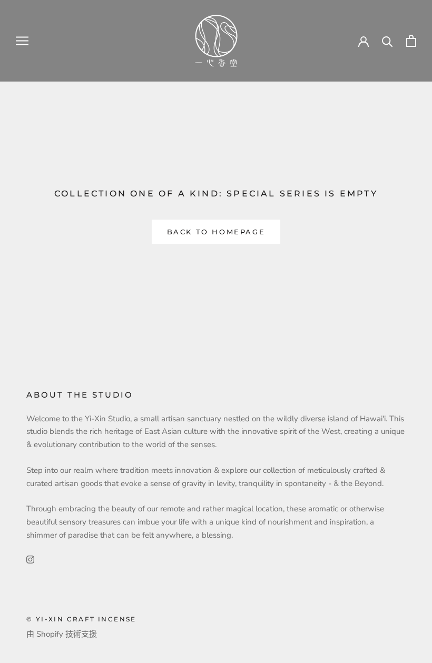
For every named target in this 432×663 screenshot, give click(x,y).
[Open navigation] (22, 40)
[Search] (387, 40)
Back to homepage (216, 231)
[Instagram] (30, 559)
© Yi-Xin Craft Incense (81, 619)
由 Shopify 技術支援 (61, 634)
